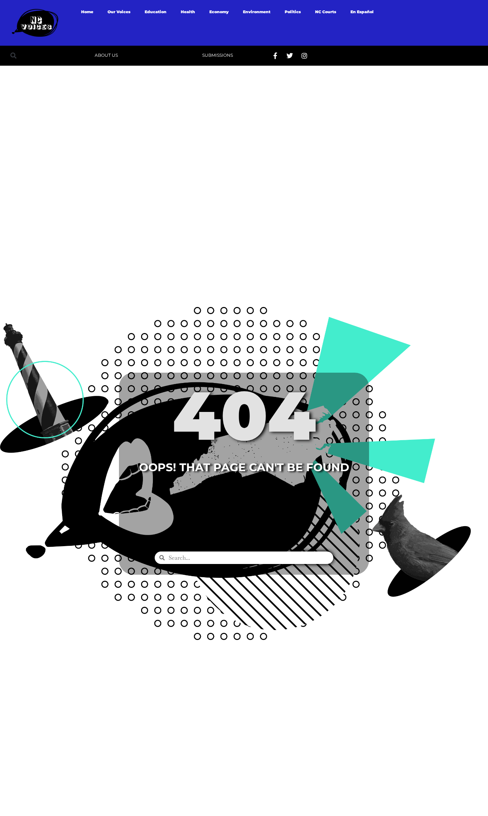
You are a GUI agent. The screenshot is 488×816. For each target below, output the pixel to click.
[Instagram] (304, 55)
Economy (219, 11)
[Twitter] (289, 55)
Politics (293, 11)
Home (87, 11)
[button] (13, 55)
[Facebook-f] (275, 55)
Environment (256, 11)
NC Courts (325, 11)
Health (188, 11)
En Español (362, 11)
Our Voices (119, 11)
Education (155, 11)
